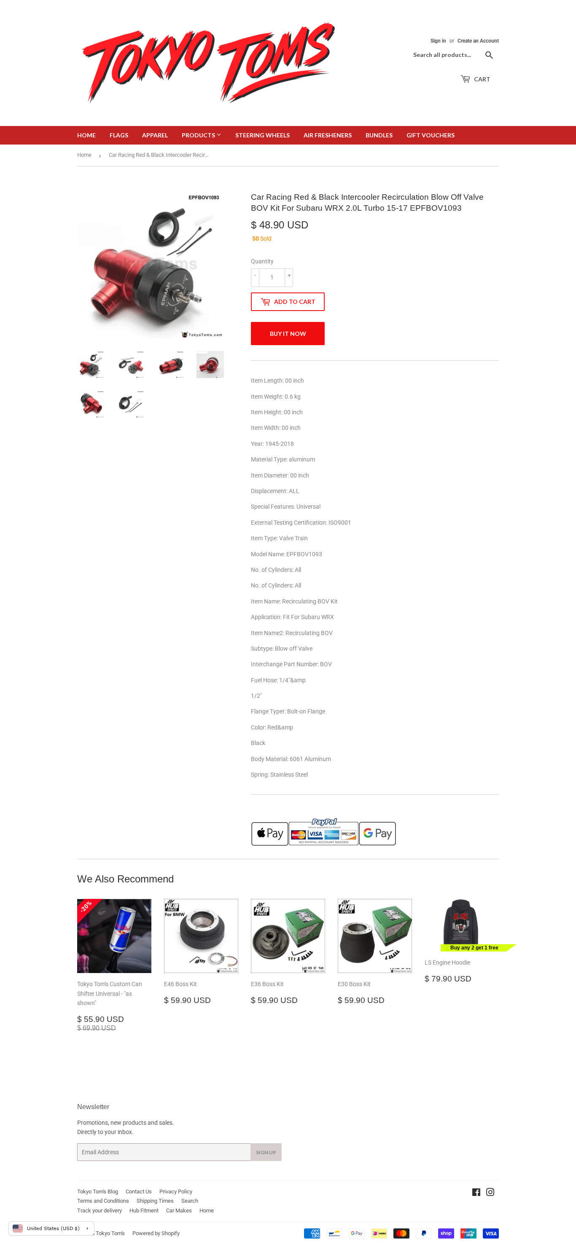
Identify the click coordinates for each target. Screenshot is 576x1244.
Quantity (262, 261)
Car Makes (179, 1210)
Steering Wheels (262, 135)
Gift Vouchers (430, 135)
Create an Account (478, 41)
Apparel (155, 135)
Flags (119, 135)
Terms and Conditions (103, 1201)
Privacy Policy (175, 1191)
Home (86, 135)
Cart (481, 79)
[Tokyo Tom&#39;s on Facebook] (476, 1193)
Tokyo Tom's (110, 1233)
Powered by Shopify (156, 1233)
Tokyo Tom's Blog (97, 1191)
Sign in (438, 41)
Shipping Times (155, 1201)
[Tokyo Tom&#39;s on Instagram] (490, 1193)
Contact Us (139, 1191)
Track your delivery (99, 1210)
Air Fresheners (328, 135)
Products (199, 135)
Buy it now (288, 333)
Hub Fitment (144, 1210)
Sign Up (266, 1152)
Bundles (379, 135)
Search (189, 1201)
